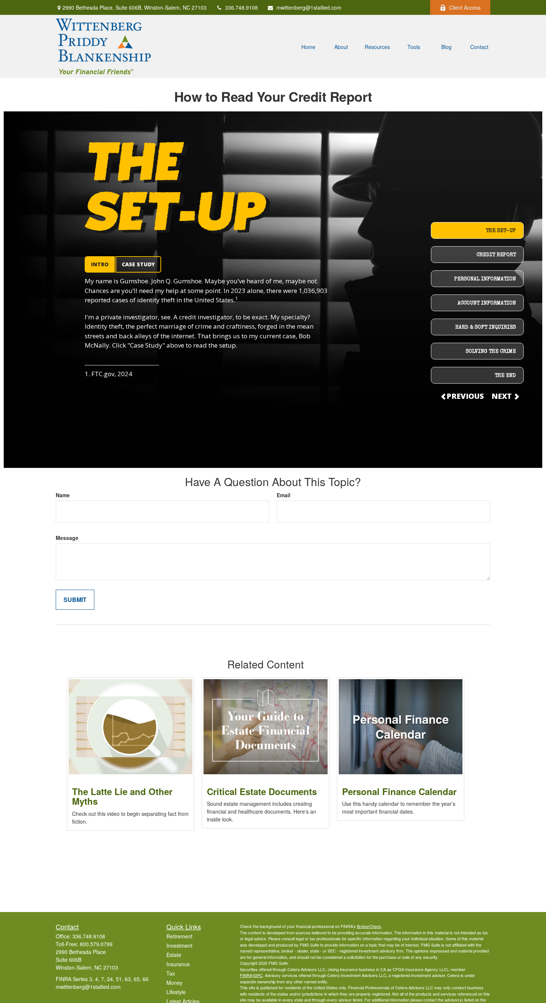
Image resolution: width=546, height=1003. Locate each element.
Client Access (465, 7)
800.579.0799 (96, 944)
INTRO (99, 264)
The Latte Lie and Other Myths (122, 796)
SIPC (258, 975)
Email (283, 495)
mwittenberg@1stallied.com (308, 7)
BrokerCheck (369, 926)
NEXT (502, 396)
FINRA (246, 975)
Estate (173, 954)
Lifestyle (176, 992)
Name (63, 495)
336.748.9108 (241, 7)
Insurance (178, 964)
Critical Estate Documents (262, 791)
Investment (179, 945)
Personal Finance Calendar (399, 791)
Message (67, 537)
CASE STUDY (138, 264)
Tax (170, 973)
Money (174, 982)
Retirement (179, 936)
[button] (308, 46)
